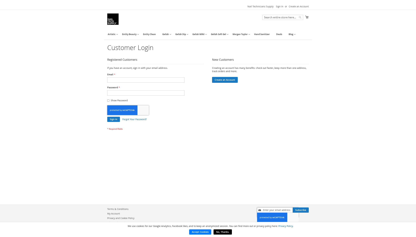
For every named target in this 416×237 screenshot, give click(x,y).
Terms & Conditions (118, 209)
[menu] (208, 34)
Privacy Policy (285, 226)
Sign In (279, 6)
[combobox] (282, 17)
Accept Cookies (200, 231)
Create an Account (299, 6)
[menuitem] (111, 34)
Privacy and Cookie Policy (120, 218)
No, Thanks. (222, 231)
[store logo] (113, 19)
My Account (113, 213)
